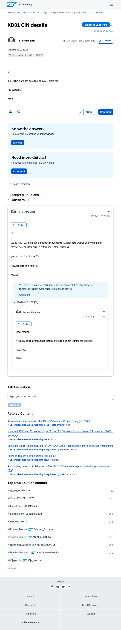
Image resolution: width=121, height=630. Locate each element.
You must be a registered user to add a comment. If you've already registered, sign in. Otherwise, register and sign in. (55, 287)
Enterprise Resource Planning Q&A (29, 439)
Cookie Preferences (30, 622)
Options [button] (111, 25)
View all (12, 568)
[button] (100, 41)
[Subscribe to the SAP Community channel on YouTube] (63, 586)
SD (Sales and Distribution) (20, 55)
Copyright (30, 605)
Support (90, 613)
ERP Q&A (82, 13)
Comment (106, 112)
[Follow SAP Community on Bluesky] (57, 586)
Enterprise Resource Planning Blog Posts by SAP (37, 425)
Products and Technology (35, 13)
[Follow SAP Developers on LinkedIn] (69, 586)
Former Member (26, 40)
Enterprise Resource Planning (62, 13)
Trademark (30, 613)
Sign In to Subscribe (96, 25)
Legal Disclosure (90, 605)
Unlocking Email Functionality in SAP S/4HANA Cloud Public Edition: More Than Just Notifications (60, 445)
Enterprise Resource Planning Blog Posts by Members (40, 449)
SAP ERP (39, 55)
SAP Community (14, 13)
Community (25, 4)
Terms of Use (90, 596)
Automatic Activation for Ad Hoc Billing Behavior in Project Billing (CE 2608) (49, 421)
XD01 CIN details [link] (96, 13)
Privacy (30, 596)
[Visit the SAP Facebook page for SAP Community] (52, 586)
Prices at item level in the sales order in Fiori (32, 456)
